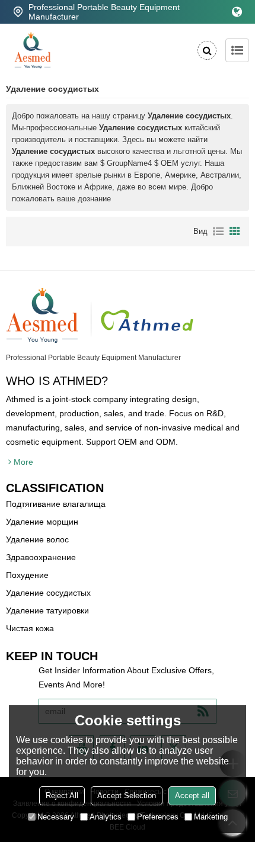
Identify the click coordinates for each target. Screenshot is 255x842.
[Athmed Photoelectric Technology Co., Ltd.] (32, 50)
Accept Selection (126, 795)
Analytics (106, 816)
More (23, 462)
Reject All (62, 795)
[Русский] (237, 12)
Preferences (158, 816)
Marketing (211, 816)
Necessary (55, 816)
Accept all (192, 795)
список (218, 231)
